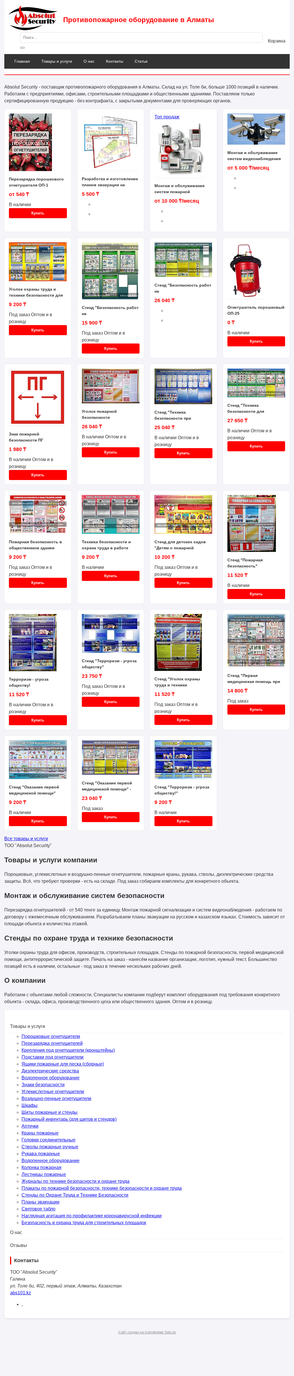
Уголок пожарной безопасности (99, 414)
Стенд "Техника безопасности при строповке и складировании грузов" (178, 415)
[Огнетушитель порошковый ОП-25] (256, 273)
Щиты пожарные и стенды (50, 1112)
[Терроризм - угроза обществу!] (38, 645)
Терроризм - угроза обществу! (29, 682)
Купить (37, 213)
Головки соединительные (49, 1139)
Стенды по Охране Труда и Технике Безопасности (75, 1195)
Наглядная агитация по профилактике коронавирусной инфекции (92, 1215)
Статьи (141, 61)
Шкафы (30, 1105)
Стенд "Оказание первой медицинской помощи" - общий (107, 786)
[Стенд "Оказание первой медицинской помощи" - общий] (111, 760)
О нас (89, 61)
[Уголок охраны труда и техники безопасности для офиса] (38, 264)
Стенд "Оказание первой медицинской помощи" (34, 790)
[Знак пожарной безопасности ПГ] (38, 400)
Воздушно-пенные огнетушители (56, 1098)
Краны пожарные (40, 1133)
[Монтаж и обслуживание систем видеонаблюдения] (256, 132)
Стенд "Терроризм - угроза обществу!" (181, 790)
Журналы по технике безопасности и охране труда (75, 1181)
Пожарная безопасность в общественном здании (35, 545)
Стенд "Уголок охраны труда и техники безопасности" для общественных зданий (177, 682)
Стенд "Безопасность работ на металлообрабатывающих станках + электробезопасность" (182, 288)
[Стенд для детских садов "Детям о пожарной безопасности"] (183, 517)
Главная (22, 61)
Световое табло (38, 1208)
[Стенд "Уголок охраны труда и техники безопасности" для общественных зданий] (183, 645)
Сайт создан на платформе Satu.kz (147, 1332)
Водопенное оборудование (51, 1077)
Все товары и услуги (26, 838)
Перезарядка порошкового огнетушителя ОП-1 (36, 182)
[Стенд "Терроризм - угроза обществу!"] (183, 762)
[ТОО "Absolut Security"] (33, 28)
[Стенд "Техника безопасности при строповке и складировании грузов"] (183, 389)
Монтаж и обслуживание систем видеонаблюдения (254, 155)
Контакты (114, 61)
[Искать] (22, 48)
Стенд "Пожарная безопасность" (245, 563)
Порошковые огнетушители (51, 1036)
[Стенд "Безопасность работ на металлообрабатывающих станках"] (111, 273)
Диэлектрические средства (50, 1070)
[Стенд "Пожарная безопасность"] (256, 526)
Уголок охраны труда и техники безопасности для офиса (36, 292)
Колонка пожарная (41, 1167)
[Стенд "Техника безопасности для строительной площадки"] (256, 385)
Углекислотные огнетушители (53, 1091)
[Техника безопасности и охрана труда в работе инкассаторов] (111, 517)
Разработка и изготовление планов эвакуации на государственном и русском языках (110, 181)
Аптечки (30, 1126)
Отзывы (18, 1245)
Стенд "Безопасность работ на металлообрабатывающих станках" (110, 310)
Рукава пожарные (41, 1153)
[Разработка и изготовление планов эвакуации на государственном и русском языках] (111, 145)
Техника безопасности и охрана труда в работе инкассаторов (106, 545)
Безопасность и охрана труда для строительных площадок (84, 1222)
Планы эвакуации (40, 1202)
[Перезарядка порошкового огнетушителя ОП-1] (38, 145)
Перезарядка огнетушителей (52, 1043)
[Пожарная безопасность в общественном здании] (38, 517)
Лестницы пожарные (44, 1174)
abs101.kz (20, 1292)
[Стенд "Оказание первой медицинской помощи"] (38, 762)
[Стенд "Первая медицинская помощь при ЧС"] (256, 643)
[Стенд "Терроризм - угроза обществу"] (111, 636)
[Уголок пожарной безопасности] (111, 388)
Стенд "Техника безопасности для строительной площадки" (253, 408)
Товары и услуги (56, 61)
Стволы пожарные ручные (50, 1146)
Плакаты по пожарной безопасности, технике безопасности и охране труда (102, 1188)
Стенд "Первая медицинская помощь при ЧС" (253, 678)
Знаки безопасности (43, 1084)
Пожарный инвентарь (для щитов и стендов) (69, 1119)
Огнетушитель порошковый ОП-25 (256, 310)
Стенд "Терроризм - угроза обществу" (109, 664)
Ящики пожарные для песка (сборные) (63, 1064)
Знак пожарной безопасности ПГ (26, 437)
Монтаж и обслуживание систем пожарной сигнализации (179, 188)
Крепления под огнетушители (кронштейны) (68, 1050)
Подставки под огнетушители (53, 1057)
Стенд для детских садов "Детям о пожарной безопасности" (180, 545)
